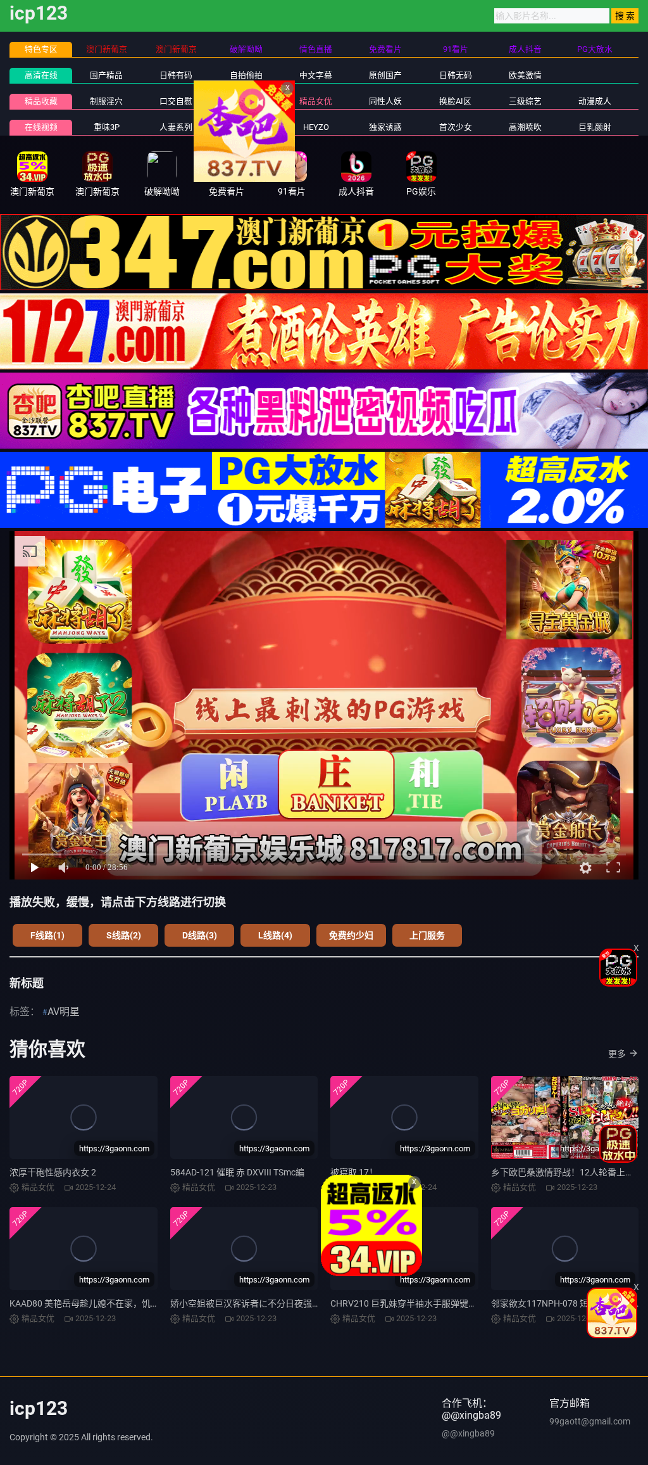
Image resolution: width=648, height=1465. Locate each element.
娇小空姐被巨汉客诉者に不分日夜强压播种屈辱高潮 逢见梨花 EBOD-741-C (316, 1303)
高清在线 (41, 75)
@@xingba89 (468, 1433)
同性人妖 (385, 101)
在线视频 (41, 127)
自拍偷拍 (246, 75)
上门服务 (427, 935)
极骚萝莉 (246, 127)
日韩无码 (455, 75)
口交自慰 (175, 101)
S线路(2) (123, 935)
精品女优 (315, 101)
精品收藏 (41, 101)
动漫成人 (594, 101)
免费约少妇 (351, 935)
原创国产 (385, 75)
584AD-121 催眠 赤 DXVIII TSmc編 (237, 1172)
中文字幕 (315, 75)
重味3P (107, 127)
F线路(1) (47, 935)
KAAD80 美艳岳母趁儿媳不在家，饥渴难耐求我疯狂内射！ (124, 1303)
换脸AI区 (455, 101)
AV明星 (63, 1012)
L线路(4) (275, 935)
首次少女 (455, 127)
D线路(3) (199, 935)
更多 (617, 1054)
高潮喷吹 (525, 127)
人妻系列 (175, 127)
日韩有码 (175, 75)
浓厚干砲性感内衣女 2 (52, 1172)
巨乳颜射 (594, 127)
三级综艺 (525, 101)
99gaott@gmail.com (589, 1421)
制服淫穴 (106, 101)
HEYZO (316, 127)
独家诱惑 (385, 127)
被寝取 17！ (354, 1172)
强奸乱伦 (246, 101)
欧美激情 (525, 75)
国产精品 (106, 75)
